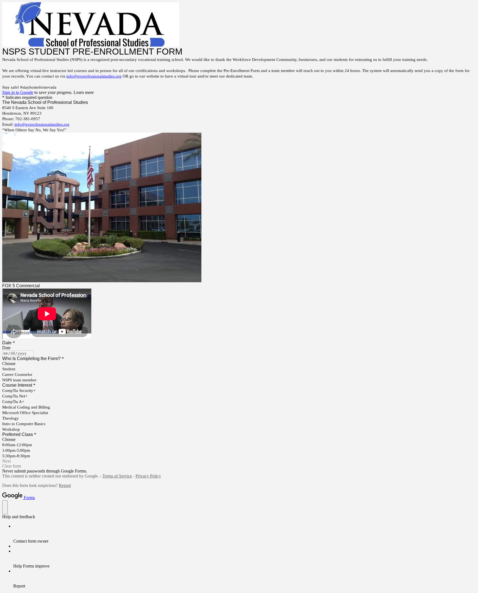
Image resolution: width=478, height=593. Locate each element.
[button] (239, 461)
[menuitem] (244, 534)
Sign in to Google (17, 92)
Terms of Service (117, 476)
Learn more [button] (84, 92)
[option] (239, 363)
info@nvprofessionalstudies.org (93, 76)
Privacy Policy (148, 476)
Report (65, 485)
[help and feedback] (5, 507)
